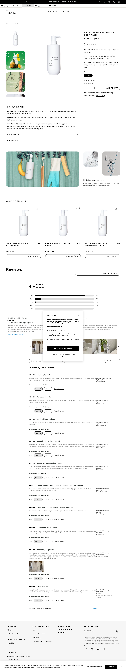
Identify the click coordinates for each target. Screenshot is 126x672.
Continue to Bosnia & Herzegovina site (63, 355)
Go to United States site (63, 348)
